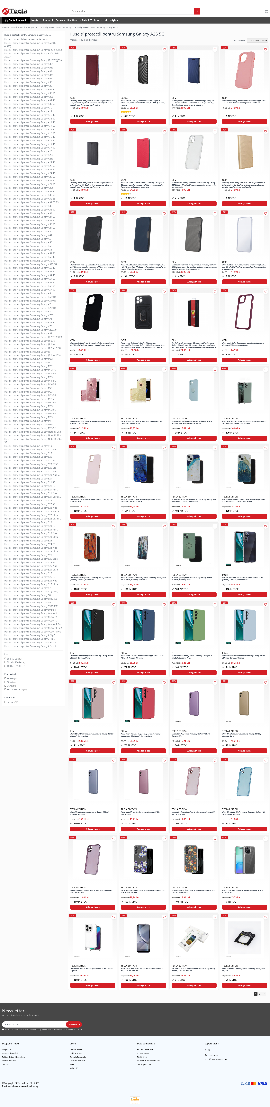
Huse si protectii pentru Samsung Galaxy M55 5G (30, 428)
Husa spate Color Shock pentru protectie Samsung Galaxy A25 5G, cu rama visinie (243, 344)
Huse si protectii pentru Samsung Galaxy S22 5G (29, 504)
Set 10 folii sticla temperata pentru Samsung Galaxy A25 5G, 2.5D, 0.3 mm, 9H (193, 969)
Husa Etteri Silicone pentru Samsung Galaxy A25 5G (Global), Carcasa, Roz (91, 735)
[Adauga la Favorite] (113, 49)
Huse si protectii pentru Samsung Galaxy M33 (28, 406)
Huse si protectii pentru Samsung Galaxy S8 (27, 595)
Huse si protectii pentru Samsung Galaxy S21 (28, 478)
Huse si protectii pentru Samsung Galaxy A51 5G (30, 253)
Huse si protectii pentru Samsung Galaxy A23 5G (30, 169)
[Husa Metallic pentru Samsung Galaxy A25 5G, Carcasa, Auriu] (244, 703)
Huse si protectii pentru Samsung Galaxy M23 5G (30, 395)
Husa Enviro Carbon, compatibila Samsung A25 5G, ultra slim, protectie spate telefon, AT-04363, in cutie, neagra (143, 103)
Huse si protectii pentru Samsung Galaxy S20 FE (29, 460)
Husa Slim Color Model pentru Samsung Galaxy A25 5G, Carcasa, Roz (193, 813)
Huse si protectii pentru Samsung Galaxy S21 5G (29, 482)
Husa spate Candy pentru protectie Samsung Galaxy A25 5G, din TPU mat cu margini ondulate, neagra (92, 344)
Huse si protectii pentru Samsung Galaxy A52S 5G (30, 264)
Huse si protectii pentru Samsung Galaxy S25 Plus (30, 566)
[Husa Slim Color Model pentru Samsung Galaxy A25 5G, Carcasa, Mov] (92, 859)
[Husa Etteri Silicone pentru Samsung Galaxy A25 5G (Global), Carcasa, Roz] (92, 703)
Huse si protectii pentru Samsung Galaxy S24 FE (29, 544)
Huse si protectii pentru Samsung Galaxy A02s (28, 64)
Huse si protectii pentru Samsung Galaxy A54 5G (30, 278)
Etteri (10, 682)
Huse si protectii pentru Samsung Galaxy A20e (28, 155)
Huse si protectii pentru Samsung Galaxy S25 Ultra (31, 569)
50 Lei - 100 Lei (14, 662)
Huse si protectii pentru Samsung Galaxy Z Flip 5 (29, 635)
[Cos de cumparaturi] (266, 11)
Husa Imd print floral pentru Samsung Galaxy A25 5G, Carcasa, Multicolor (143, 891)
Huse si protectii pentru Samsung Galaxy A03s (28, 67)
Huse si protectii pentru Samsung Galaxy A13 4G (30, 115)
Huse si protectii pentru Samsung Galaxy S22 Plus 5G (32, 511)
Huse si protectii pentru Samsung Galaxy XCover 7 (30, 620)
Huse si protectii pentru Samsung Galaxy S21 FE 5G (31, 489)
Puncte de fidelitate (67, 20)
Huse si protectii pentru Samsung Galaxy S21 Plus (30, 493)
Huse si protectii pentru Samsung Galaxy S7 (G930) (31, 591)
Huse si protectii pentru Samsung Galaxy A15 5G (30, 133)
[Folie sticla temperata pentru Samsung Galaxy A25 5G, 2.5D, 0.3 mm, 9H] (143, 937)
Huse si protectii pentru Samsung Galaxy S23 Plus (30, 533)
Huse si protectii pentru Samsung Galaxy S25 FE (29, 562)
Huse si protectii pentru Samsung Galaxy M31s (29, 399)
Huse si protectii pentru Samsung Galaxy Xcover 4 (30, 613)
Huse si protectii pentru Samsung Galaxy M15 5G (30, 380)
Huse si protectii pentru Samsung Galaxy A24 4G (30, 173)
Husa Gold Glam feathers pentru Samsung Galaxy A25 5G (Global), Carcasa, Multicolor (143, 578)
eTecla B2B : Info (89, 20)
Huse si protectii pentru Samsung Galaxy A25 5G (30, 176)
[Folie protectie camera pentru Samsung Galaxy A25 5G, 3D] (244, 937)
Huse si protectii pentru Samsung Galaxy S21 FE (29, 485)
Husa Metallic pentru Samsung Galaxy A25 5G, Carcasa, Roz (140, 813)
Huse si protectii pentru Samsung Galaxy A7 (27, 304)
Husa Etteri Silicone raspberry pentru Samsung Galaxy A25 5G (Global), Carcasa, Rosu (140, 735)
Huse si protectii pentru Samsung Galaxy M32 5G (30, 402)
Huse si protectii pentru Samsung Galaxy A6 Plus (30, 300)
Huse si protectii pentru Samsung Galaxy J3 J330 (29, 340)
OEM (9, 685)
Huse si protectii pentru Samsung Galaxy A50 (28, 242)
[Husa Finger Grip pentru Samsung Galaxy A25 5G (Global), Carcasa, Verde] (194, 547)
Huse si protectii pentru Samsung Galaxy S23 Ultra (31, 536)
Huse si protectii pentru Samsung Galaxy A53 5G (30, 271)
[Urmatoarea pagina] (264, 994)
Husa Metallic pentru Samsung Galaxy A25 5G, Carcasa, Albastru (89, 813)
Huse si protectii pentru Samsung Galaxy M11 (28, 362)
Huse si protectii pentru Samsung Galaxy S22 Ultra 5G (32, 518)
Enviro (10, 678)
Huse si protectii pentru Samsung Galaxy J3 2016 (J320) (33, 49)
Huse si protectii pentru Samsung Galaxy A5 (27, 238)
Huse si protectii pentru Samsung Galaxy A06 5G (30, 93)
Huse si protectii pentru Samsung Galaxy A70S (28, 315)
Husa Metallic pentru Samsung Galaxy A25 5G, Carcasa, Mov (191, 735)
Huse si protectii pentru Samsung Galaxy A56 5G (30, 286)
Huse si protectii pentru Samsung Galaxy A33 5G (30, 209)
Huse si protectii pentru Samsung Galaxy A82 (28, 333)
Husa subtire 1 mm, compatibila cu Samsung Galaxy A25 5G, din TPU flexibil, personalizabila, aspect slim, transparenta (244, 267)
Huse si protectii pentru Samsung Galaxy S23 (28, 522)
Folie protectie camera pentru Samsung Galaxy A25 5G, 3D (243, 969)
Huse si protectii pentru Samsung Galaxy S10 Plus (30, 449)
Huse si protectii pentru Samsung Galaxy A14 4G (30, 122)
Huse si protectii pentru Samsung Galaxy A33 (28, 206)
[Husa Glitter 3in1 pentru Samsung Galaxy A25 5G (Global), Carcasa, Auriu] (143, 390)
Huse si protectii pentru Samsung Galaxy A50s (28, 246)
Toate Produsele (18, 20)
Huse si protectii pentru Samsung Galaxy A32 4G (30, 191)
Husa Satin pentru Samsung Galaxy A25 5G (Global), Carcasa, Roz (91, 500)
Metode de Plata (76, 1049)
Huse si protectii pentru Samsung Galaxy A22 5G (30, 166)
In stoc (10, 702)
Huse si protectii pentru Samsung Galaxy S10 (28, 445)
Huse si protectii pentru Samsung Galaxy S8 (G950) (31, 598)
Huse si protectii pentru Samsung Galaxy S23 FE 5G (31, 529)
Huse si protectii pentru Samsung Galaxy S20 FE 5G (31, 464)
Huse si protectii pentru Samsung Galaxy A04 (28, 71)
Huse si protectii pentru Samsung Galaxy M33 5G (30, 409)
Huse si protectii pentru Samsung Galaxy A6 (27, 293)
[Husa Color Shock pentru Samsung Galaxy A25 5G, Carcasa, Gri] (244, 859)
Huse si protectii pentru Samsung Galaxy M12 (28, 366)
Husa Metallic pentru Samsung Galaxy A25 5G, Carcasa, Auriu (241, 735)
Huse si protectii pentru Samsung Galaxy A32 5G (30, 195)
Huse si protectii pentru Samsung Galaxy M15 (28, 377)
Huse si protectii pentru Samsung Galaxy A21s (28, 158)
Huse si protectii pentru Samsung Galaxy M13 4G (30, 369)
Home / (5, 27)
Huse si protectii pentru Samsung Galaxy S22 (28, 500)
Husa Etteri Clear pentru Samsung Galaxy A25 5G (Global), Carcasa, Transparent (242, 578)
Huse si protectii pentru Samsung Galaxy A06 (28, 85)
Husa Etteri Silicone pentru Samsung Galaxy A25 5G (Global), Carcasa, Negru (91, 657)
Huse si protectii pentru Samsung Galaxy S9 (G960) (31, 606)
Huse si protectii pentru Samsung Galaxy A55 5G (30, 282)
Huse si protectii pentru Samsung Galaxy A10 (28, 107)
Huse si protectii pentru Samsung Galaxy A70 (28, 311)
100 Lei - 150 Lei (15, 666)
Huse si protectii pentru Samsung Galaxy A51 (28, 249)
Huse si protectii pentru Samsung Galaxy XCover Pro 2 (33, 628)
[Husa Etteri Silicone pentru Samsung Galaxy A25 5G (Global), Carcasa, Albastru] (143, 625)
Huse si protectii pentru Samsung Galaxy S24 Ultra (31, 551)
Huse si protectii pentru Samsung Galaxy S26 (28, 573)
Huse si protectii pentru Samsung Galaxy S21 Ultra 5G (32, 496)
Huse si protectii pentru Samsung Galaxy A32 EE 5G (31, 202)
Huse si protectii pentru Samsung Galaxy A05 (28, 78)
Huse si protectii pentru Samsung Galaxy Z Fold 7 (30, 646)
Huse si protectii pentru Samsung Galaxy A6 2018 (30, 297)
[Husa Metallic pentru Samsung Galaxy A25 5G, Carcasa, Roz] (143, 781)
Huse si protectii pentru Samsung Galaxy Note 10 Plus (32, 435)
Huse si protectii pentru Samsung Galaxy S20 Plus (30, 471)
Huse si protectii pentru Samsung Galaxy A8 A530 (30, 329)
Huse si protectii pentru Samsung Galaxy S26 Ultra (31, 584)
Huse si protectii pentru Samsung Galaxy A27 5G (30, 184)
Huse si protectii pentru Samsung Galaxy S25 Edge (31, 558)
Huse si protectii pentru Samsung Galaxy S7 (27, 587)
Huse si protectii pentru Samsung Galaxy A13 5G (30, 118)
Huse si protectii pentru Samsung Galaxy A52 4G (30, 257)
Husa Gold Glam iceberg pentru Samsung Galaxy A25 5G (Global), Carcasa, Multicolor (194, 500)
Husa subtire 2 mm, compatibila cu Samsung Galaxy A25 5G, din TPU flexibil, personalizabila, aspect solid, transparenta (194, 185)
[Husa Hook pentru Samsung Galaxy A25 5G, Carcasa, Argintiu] (92, 937)
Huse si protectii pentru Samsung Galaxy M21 (28, 388)
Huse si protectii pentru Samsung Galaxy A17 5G (30, 147)
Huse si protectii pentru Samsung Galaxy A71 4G (30, 322)
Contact (5, 1064)
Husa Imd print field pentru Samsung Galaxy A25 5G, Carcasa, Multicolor (194, 891)
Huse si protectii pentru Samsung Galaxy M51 (28, 420)
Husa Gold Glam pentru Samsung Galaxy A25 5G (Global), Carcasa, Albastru (141, 500)
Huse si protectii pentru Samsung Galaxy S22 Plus (30, 507)
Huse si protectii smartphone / (24, 27)
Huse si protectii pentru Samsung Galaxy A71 (28, 318)
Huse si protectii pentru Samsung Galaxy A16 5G (30, 140)
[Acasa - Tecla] (16, 11)
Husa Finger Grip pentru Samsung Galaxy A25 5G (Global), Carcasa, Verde (192, 578)
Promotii (48, 20)
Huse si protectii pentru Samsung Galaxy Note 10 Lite (32, 431)
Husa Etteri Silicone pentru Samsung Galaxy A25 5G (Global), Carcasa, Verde (193, 657)
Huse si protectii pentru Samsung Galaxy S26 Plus (30, 580)
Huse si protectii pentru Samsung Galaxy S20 (28, 456)
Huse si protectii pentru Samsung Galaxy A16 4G (30, 136)
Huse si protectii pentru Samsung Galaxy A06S (28, 96)
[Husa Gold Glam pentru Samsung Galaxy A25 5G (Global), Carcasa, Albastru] (143, 468)
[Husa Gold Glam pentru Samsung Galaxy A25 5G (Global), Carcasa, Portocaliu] (92, 547)
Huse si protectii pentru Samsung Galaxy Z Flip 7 (29, 638)
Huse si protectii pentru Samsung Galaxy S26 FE (29, 577)
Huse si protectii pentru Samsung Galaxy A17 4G (30, 144)
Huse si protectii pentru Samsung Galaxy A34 (28, 213)
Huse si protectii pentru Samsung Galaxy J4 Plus (29, 344)
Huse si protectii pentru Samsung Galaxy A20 (28, 151)
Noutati (35, 20)
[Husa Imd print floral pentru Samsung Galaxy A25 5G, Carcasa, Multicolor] (143, 859)
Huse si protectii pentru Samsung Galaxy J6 (27, 351)
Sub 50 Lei (12, 658)
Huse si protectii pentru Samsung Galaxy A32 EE (29, 198)
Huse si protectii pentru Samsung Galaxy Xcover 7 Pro (32, 624)
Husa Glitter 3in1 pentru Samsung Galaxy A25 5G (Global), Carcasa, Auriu (141, 422)
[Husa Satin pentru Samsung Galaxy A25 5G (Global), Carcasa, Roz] (92, 468)
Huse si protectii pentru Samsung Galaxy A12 (28, 111)
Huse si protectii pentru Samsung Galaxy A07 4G (30, 100)
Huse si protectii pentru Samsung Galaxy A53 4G (30, 267)
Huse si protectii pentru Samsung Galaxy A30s (28, 187)
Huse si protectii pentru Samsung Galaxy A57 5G (30, 289)
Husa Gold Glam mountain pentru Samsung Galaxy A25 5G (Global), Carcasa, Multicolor (243, 500)
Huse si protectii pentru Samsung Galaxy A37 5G (30, 227)
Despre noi (6, 1049)
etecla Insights (110, 20)
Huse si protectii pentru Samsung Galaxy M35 (28, 417)
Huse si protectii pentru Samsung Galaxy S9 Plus (30, 609)
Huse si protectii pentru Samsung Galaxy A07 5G (30, 104)
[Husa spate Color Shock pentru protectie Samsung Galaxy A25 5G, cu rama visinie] (244, 312)
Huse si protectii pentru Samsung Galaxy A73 (28, 326)
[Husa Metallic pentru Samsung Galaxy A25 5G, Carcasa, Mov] (194, 703)
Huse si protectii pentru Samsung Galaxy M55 (28, 424)
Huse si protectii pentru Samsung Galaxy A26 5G (30, 180)
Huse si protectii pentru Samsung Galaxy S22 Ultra (31, 515)
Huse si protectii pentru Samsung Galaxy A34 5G (30, 216)
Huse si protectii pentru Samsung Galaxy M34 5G (30, 413)
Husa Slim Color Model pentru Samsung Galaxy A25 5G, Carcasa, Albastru (243, 813)
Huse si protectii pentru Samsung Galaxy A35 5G (30, 220)
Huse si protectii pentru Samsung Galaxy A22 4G (30, 162)
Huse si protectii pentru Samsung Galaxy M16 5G (30, 384)
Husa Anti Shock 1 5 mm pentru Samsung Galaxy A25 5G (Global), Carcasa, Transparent (244, 422)
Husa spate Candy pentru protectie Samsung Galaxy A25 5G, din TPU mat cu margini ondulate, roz (244, 102)
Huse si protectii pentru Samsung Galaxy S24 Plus (30, 547)
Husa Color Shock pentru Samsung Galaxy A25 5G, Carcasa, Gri (243, 891)
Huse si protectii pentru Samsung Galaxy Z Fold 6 (30, 642)
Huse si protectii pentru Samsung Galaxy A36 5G (30, 224)
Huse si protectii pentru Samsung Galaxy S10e (28, 453)
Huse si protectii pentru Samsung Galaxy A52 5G (30, 260)
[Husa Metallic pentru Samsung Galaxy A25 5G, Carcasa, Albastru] (92, 781)
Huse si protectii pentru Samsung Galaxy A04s (28, 75)
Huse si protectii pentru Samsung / (56, 27)
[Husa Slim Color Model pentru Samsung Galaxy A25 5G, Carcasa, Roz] (194, 781)
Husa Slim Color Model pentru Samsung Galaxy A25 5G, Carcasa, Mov (91, 891)
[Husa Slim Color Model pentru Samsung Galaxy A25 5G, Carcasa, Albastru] (244, 781)
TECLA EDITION (15, 689)
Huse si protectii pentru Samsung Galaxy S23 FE (29, 526)
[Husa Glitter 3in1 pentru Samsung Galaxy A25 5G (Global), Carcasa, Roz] (92, 390)
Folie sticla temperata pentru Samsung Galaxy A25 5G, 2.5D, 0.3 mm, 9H (142, 969)
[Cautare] (197, 11)
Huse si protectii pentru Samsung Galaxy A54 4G (30, 275)
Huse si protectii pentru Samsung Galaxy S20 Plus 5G (32, 475)
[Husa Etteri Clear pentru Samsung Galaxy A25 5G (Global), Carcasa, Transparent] (244, 547)
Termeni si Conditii (10, 1053)
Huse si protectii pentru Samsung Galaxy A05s (28, 82)
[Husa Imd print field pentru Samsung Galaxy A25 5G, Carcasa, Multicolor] (194, 859)
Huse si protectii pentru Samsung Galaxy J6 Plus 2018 (32, 355)
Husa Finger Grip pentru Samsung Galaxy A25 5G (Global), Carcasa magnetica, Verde (192, 422)
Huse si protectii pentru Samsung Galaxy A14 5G (30, 125)
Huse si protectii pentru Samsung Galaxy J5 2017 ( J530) (33, 60)
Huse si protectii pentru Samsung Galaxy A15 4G (30, 129)
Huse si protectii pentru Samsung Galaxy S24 (28, 540)
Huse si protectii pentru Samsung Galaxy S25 (28, 555)
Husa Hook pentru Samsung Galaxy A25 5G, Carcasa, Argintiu (92, 969)
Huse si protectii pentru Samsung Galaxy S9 (27, 602)
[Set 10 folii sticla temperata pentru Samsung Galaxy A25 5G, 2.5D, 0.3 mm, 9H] (194, 937)
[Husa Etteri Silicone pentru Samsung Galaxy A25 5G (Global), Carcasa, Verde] (194, 625)
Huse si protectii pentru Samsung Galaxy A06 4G (30, 89)
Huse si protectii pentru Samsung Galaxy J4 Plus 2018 (32, 348)
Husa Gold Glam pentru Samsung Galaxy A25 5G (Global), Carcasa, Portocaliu (90, 578)
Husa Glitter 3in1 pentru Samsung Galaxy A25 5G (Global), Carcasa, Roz (90, 422)
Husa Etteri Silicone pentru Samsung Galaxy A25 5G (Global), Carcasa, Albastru (142, 657)
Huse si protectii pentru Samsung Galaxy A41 (28, 235)
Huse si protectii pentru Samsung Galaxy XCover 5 (30, 617)
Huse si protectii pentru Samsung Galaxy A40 (28, 231)
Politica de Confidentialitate (71, 1029)
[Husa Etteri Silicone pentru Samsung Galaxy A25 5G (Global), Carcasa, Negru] (92, 625)
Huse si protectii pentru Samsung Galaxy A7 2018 (30, 308)
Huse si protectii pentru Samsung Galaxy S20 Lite (30, 467)
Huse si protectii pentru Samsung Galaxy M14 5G (30, 373)
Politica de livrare (9, 1060)
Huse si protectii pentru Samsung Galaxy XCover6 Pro (32, 631)
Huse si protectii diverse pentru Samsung (26, 39)
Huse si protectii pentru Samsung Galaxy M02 (28, 358)
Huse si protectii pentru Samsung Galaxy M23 (28, 391)
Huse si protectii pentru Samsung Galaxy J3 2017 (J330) (33, 337)
